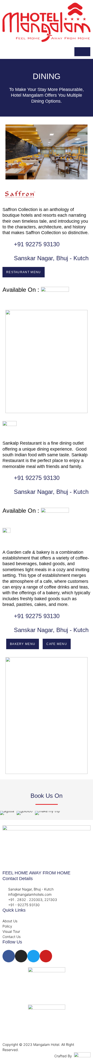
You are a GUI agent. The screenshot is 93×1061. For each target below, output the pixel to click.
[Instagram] (21, 956)
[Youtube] (46, 956)
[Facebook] (8, 956)
